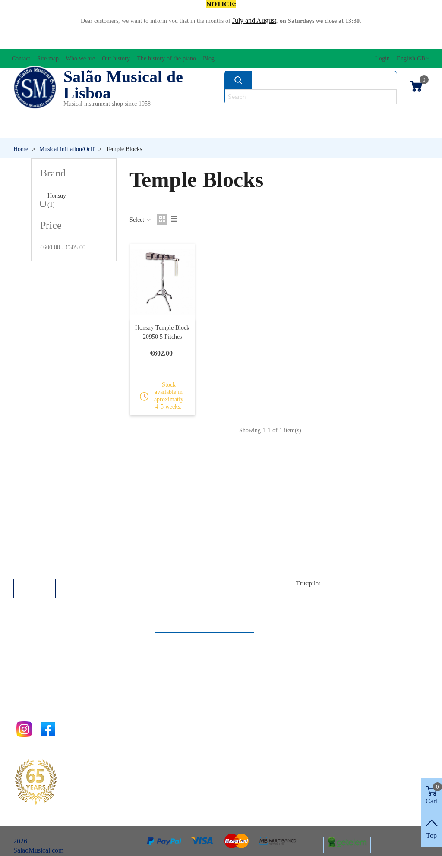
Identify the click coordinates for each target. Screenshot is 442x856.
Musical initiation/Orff (61, 129)
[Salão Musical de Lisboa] (35, 87)
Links (30, 520)
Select (137, 220)
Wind (301, 129)
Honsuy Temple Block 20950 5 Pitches (162, 332)
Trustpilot (308, 583)
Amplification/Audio (182, 114)
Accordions (102, 114)
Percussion (166, 129)
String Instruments (313, 114)
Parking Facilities (45, 555)
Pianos (240, 129)
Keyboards (371, 129)
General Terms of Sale (52, 544)
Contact (315, 509)
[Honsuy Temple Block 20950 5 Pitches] (163, 281)
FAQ (29, 509)
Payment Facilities (47, 567)
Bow (248, 114)
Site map (316, 520)
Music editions (397, 114)
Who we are (321, 532)
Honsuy (56, 200)
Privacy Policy (42, 532)
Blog (311, 567)
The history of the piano (337, 555)
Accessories (36, 114)
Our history (320, 544)
